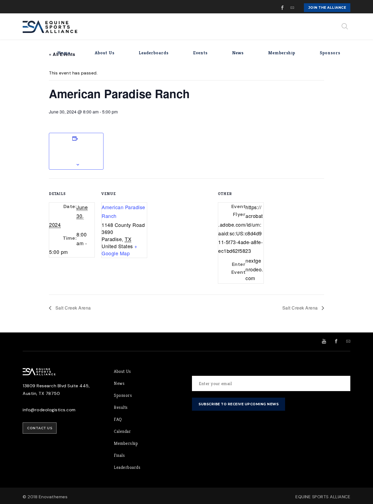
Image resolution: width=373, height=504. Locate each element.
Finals (119, 455)
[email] (292, 7)
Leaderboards (127, 467)
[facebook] (283, 7)
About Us (122, 371)
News (119, 383)
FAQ (118, 419)
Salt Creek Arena (72, 308)
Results (121, 407)
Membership (126, 443)
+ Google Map (120, 249)
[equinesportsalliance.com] (50, 26)
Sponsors (123, 395)
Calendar (122, 431)
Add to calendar (76, 151)
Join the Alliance (327, 7)
